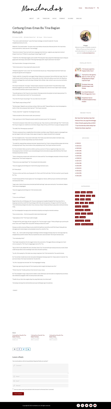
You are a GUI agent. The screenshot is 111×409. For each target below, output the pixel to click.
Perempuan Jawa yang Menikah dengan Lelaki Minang (87, 86)
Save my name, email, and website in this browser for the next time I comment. (34, 389)
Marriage (78, 206)
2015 (78, 165)
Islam (81, 203)
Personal (87, 210)
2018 (78, 158)
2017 (78, 160)
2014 (78, 168)
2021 (78, 150)
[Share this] (19, 349)
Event (77, 199)
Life (86, 203)
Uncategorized (79, 220)
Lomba (91, 203)
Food (77, 203)
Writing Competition (87, 224)
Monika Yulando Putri (30, 37)
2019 (78, 155)
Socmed (84, 213)
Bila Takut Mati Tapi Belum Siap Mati (84, 118)
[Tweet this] (24, 349)
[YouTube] (95, 405)
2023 (78, 145)
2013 (78, 170)
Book (77, 196)
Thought (90, 213)
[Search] (98, 8)
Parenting (85, 206)
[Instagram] (82, 405)
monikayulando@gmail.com (88, 53)
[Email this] (14, 349)
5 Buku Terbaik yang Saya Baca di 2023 (85, 123)
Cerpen (40, 37)
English (88, 196)
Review (77, 213)
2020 (78, 153)
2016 (78, 163)
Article (77, 192)
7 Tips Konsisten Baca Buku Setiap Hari (85, 125)
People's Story (79, 210)
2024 (78, 143)
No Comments (48, 37)
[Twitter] (86, 405)
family (82, 199)
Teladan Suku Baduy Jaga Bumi (83, 128)
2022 (78, 148)
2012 (78, 173)
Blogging (89, 192)
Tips (77, 217)
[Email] (90, 405)
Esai (93, 196)
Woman (88, 220)
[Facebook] (78, 405)
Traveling (82, 217)
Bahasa (83, 192)
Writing (78, 224)
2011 (78, 175)
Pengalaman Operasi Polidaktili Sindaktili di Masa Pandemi (89, 99)
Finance (88, 199)
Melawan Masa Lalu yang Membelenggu (85, 120)
